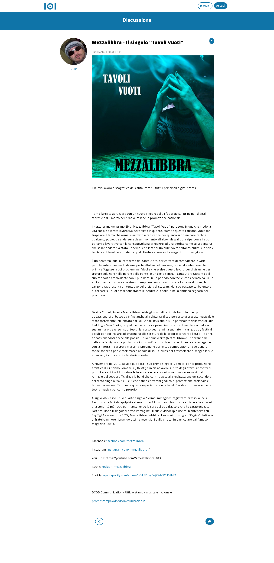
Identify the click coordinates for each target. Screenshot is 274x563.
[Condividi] (99, 521)
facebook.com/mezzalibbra (125, 441)
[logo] (50, 5)
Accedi (220, 5)
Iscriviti (205, 6)
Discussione (137, 20)
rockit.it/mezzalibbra (116, 467)
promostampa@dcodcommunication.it (118, 501)
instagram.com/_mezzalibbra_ (128, 449)
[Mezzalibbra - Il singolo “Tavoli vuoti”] (153, 116)
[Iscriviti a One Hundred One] (210, 521)
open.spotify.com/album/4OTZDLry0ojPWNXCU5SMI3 (139, 475)
